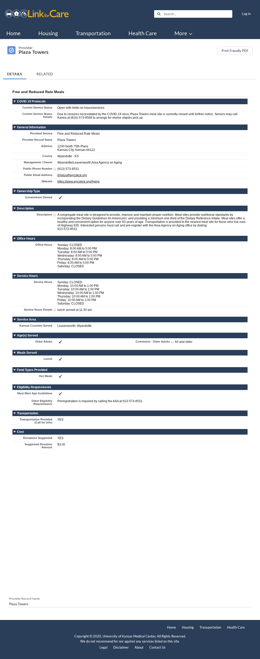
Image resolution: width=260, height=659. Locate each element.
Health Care (142, 33)
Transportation (93, 33)
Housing (48, 33)
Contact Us (157, 647)
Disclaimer (121, 647)
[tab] (14, 72)
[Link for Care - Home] (37, 14)
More (180, 33)
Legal (103, 647)
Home (13, 33)
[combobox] (198, 14)
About (139, 647)
